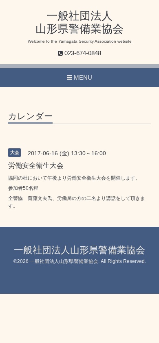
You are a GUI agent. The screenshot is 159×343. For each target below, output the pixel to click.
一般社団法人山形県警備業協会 (79, 250)
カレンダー (30, 116)
